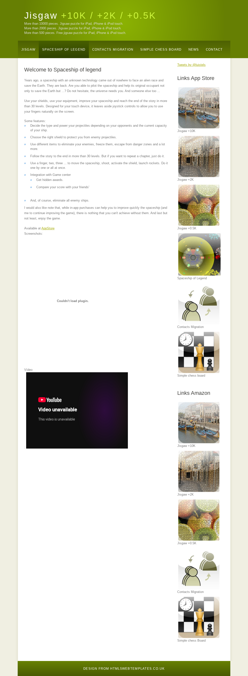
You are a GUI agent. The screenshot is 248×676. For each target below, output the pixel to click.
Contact (214, 49)
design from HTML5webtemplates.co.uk (124, 668)
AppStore (47, 228)
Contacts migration (112, 49)
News (193, 49)
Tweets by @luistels (191, 65)
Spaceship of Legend (63, 49)
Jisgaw (90, 15)
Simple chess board (161, 49)
